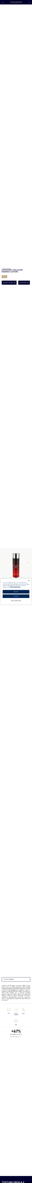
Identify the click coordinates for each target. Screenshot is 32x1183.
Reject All (16, 591)
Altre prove (15, 1037)
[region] (16, 591)
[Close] (29, 581)
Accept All (16, 596)
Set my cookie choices (16, 600)
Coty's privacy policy (15, 587)
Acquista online (8, 282)
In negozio (23, 282)
